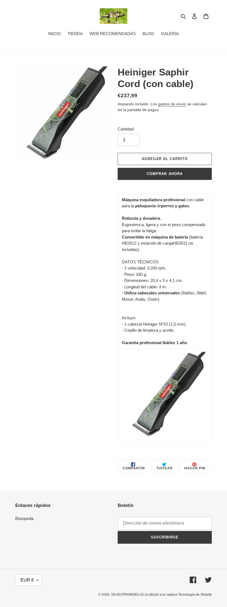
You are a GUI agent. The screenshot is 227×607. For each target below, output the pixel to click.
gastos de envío (172, 104)
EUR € (27, 580)
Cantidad (126, 129)
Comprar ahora (165, 174)
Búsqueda (24, 518)
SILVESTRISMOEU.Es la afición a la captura (144, 594)
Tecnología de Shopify (195, 594)
